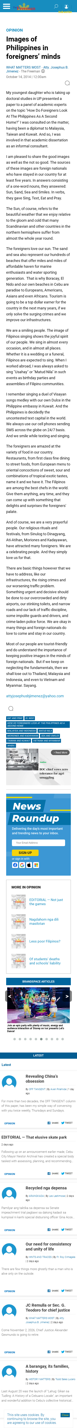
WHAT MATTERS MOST (23, 67)
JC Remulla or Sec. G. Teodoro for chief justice (48, 1308)
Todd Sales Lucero (65, 1379)
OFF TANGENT (37, 1089)
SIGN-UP (25, 853)
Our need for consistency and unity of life (48, 1247)
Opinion (14, 30)
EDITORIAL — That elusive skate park (34, 1137)
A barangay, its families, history (47, 1369)
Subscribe (65, 12)
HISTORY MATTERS (39, 1379)
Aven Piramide (58, 1089)
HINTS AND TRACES (40, 1257)
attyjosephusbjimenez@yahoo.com (35, 696)
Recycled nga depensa (46, 1187)
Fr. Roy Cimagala (66, 1257)
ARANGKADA (36, 1196)
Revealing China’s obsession (42, 1079)
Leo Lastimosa (57, 1196)
